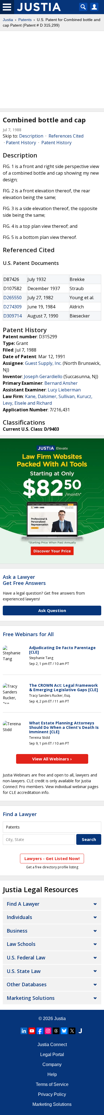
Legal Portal (52, 1054)
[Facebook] (40, 1031)
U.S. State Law (23, 971)
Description (31, 136)
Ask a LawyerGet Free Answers (24, 580)
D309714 (12, 316)
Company (52, 1064)
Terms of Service (52, 1084)
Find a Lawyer (20, 814)
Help (52, 1074)
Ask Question (52, 610)
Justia (8, 19)
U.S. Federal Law (26, 957)
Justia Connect (52, 1044)
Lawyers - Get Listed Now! (52, 858)
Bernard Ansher (61, 383)
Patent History (21, 143)
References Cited (66, 136)
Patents (25, 19)
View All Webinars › (52, 759)
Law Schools (21, 944)
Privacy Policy (52, 1094)
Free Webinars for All (28, 634)
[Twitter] (72, 1031)
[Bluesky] (64, 1031)
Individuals (19, 917)
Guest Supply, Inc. (43, 363)
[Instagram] (48, 1031)
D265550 (12, 298)
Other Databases (27, 984)
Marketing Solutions (31, 998)
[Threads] (56, 1031)
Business (17, 930)
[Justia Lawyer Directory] (80, 1031)
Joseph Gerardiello (43, 376)
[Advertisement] (52, 70)
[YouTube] (32, 1031)
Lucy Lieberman (64, 390)
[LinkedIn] (24, 1031)
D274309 (12, 307)
